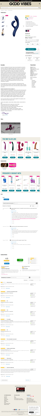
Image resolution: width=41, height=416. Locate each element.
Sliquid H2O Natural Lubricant (4, 185)
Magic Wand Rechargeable (18, 185)
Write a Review (7, 263)
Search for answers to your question (8, 203)
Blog (15, 396)
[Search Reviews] (29, 277)
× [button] (39, 406)
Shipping (5, 400)
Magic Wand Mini (26, 185)
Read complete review (4, 274)
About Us (5, 397)
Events (15, 397)
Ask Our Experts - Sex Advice (18, 398)
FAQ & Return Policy (7, 403)
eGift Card (5, 396)
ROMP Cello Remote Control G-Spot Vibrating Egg (28, 153)
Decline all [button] (36, 412)
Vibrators (6, 10)
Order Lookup (6, 399)
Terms (5, 402)
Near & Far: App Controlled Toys (4, 168)
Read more (33, 410)
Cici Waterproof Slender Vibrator (5, 152)
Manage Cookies (6, 404)
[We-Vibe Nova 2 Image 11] (15, 26)
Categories (2, 10)
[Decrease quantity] (25, 46)
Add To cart (31, 49)
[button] (1, 3)
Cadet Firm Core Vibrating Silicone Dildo (36, 152)
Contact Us (5, 398)
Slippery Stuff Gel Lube (12, 185)
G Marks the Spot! (12, 167)
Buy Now (5, 157)
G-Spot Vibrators (10, 10)
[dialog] (34, 410)
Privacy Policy (6, 401)
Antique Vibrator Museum (30, 399)
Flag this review (8, 288)
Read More (4, 169)
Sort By (30, 206)
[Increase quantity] (28, 46)
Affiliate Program (29, 398)
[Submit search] (36, 203)
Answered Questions (30, 18)
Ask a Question (27, 19)
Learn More (36, 53)
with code (14, 0)
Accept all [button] (31, 412)
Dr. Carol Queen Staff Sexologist (18, 399)
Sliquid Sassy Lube (32, 185)
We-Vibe (6, 114)
